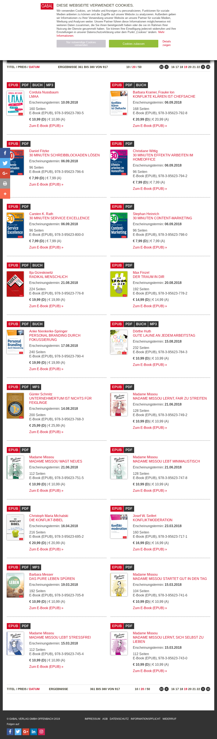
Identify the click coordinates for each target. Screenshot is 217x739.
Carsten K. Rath (41, 214)
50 (140, 67)
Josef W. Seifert (144, 516)
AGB (105, 718)
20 (134, 67)
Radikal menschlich (48, 277)
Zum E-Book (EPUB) (45, 126)
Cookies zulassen (134, 43)
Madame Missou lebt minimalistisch (166, 461)
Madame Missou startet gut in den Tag (170, 579)
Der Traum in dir (148, 277)
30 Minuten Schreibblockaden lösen (64, 155)
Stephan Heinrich (146, 214)
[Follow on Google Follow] (25, 731)
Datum (34, 67)
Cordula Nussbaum (43, 92)
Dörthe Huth (142, 331)
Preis (22, 67)
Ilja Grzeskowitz (41, 272)
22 (198, 67)
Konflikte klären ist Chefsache (164, 96)
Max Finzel (141, 272)
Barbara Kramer (145, 92)
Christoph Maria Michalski (48, 516)
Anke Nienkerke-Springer (48, 331)
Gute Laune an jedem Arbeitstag (164, 335)
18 (181, 67)
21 (194, 67)
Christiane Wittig (145, 151)
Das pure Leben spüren (52, 579)
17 (177, 67)
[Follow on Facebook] (10, 731)
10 (128, 67)
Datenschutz (119, 718)
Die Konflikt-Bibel (46, 520)
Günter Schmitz (40, 394)
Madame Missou (145, 394)
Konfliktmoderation (152, 520)
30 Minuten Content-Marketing (162, 218)
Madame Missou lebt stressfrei (60, 637)
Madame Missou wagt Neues (55, 461)
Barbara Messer (41, 574)
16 (173, 67)
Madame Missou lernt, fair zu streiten (170, 398)
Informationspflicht (145, 718)
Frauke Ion (166, 92)
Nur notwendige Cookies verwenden (81, 44)
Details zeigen (167, 43)
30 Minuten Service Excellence (59, 218)
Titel (11, 67)
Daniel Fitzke (39, 151)
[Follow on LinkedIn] (33, 731)
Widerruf (169, 718)
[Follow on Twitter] (18, 731)
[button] (5, 153)
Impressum (92, 718)
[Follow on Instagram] (41, 731)
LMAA (34, 96)
